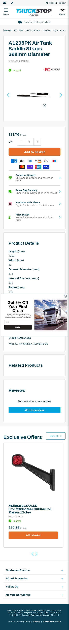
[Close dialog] (65, 296)
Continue (18, 327)
